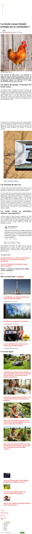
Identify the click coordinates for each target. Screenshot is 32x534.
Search (22, 532)
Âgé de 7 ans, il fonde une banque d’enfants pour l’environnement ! (17, 504)
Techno (5, 12)
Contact (2, 510)
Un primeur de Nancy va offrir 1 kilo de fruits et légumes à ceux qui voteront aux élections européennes (15, 259)
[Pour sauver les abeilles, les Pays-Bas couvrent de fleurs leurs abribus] (17, 487)
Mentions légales (4, 512)
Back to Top (3, 517)
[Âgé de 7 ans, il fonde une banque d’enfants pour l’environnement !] (17, 498)
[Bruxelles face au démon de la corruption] (17, 311)
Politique (20, 277)
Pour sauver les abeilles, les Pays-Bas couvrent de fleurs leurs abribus (15, 492)
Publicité (3, 515)
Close (2, 519)
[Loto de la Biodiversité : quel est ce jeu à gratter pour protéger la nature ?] (17, 334)
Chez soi (6, 8)
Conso (5, 9)
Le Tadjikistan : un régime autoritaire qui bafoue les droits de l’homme (16, 297)
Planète (5, 11)
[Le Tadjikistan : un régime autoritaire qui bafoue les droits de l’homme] (17, 287)
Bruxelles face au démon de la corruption (16, 321)
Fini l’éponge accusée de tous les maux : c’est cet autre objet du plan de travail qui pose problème (17, 398)
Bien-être (6, 7)
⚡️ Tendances (7, 4)
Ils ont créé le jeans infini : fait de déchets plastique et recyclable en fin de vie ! (16, 481)
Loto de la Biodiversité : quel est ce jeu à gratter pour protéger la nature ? (16, 344)
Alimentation (7, 5)
